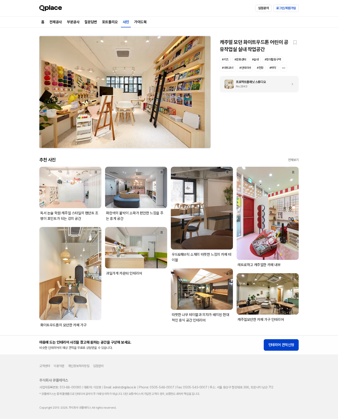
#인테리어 (245, 67)
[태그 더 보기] (283, 68)
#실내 (255, 59)
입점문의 (263, 8)
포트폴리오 (110, 22)
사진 (126, 22)
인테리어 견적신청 (281, 345)
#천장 (260, 67)
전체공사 (55, 22)
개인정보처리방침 (78, 366)
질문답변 (90, 22)
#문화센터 (240, 59)
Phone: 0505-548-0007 (156, 387)
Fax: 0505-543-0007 (192, 387)
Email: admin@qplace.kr (120, 387)
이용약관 (59, 366)
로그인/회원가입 (286, 8)
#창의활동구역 (273, 59)
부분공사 (73, 22)
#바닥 (272, 67)
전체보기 (293, 160)
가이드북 (140, 22)
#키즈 (225, 59)
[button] (295, 42)
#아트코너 (227, 67)
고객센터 (44, 366)
